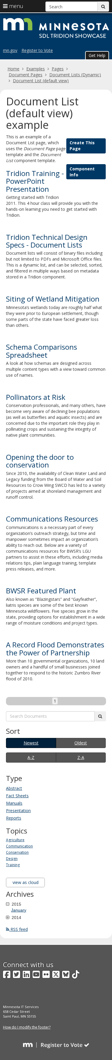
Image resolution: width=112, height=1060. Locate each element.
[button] (97, 55)
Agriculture (15, 839)
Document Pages (25, 74)
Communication (19, 846)
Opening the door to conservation (40, 461)
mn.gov (10, 50)
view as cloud (26, 882)
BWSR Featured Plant (41, 590)
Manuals (14, 803)
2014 (15, 917)
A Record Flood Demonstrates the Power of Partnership (55, 648)
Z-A (80, 757)
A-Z (30, 757)
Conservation (17, 852)
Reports (13, 818)
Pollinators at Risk (35, 397)
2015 (15, 904)
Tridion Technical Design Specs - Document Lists (47, 241)
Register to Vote (37, 50)
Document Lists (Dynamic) (75, 74)
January (18, 910)
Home (13, 69)
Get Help (97, 55)
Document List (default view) (41, 80)
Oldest (80, 743)
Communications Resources (52, 519)
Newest (31, 743)
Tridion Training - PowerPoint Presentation (35, 181)
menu (15, 5)
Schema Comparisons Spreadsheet (41, 350)
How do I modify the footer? (26, 1027)
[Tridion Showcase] (57, 27)
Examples (35, 69)
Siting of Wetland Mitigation (52, 299)
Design (12, 858)
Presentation (18, 810)
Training (13, 864)
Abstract (14, 788)
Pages (58, 69)
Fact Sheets (17, 795)
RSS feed (18, 929)
